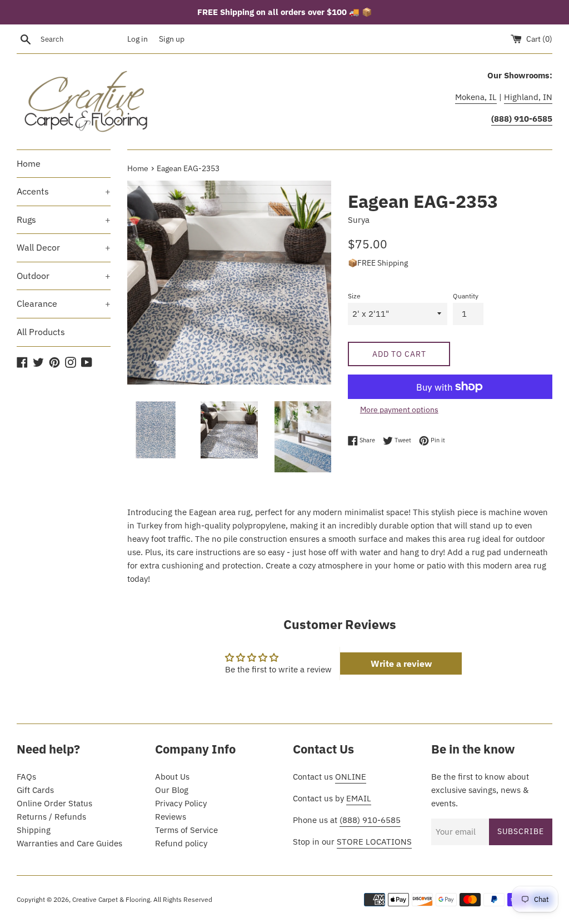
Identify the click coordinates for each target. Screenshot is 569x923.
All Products (41, 331)
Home (29, 163)
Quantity (465, 296)
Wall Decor (64, 247)
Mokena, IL (476, 97)
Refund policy (181, 843)
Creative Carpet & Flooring (111, 899)
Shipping (34, 830)
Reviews (170, 816)
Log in (137, 39)
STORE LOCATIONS (374, 841)
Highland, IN (528, 97)
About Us (172, 776)
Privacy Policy (181, 803)
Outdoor (64, 275)
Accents (64, 191)
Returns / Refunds (51, 816)
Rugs (64, 219)
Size (354, 296)
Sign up (171, 39)
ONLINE (350, 776)
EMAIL (358, 798)
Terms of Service (186, 830)
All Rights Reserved (182, 899)
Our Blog (171, 790)
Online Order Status (54, 803)
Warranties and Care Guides (69, 843)
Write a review (401, 663)
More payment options (399, 410)
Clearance (64, 303)
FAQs (26, 776)
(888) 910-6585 (370, 820)
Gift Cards (35, 790)
